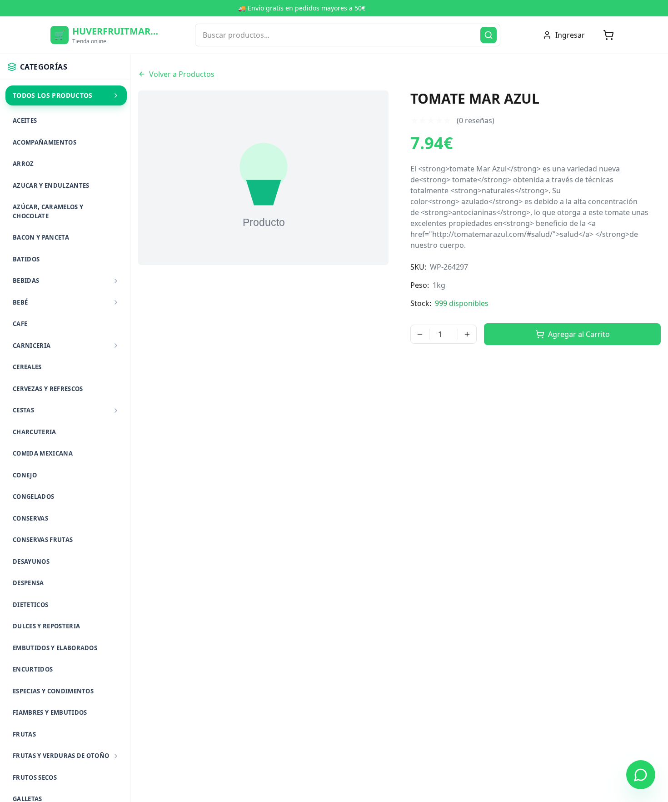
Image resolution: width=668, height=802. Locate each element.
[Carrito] (608, 35)
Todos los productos (53, 95)
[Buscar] (488, 35)
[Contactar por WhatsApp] (640, 774)
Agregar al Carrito (579, 334)
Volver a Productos (181, 74)
